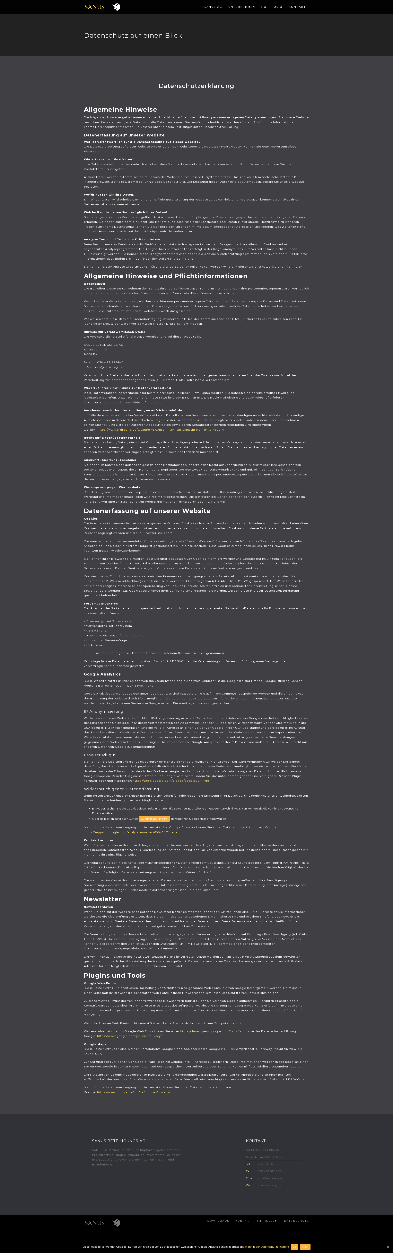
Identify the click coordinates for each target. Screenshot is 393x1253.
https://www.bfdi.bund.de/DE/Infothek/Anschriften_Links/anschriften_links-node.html (163, 429)
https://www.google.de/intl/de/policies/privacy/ (133, 1092)
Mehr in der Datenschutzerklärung (267, 1246)
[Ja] (388, 1247)
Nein (305, 1246)
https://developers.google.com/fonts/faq (212, 1031)
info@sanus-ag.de (270, 1178)
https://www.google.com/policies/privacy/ (129, 1036)
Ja (294, 1246)
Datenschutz (296, 1220)
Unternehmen (241, 6)
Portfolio (272, 6)
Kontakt (297, 6)
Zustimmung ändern (154, 818)
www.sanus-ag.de (269, 1185)
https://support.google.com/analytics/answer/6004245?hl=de (130, 832)
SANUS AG (213, 6)
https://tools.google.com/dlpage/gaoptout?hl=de (171, 780)
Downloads (218, 1220)
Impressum (267, 1220)
